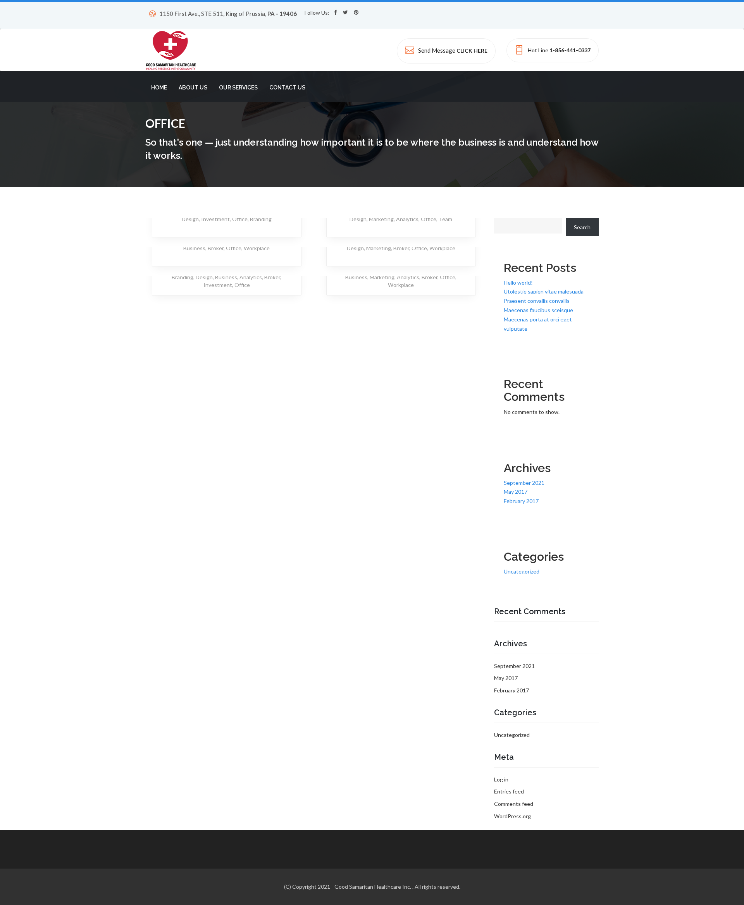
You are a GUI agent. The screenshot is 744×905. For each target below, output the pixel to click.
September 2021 (524, 482)
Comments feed (513, 803)
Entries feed (509, 791)
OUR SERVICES (238, 87)
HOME (159, 87)
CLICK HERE (471, 50)
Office (240, 219)
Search (582, 227)
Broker (216, 248)
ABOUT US (193, 87)
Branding (261, 219)
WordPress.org (512, 816)
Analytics (407, 219)
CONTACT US (287, 87)
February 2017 (521, 501)
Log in (501, 779)
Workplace (257, 248)
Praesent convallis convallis (537, 300)
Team (445, 219)
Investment (215, 219)
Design (190, 219)
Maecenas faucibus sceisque (538, 310)
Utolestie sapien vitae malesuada (544, 291)
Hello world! (518, 282)
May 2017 (515, 491)
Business (194, 248)
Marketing (381, 219)
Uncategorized (521, 571)
